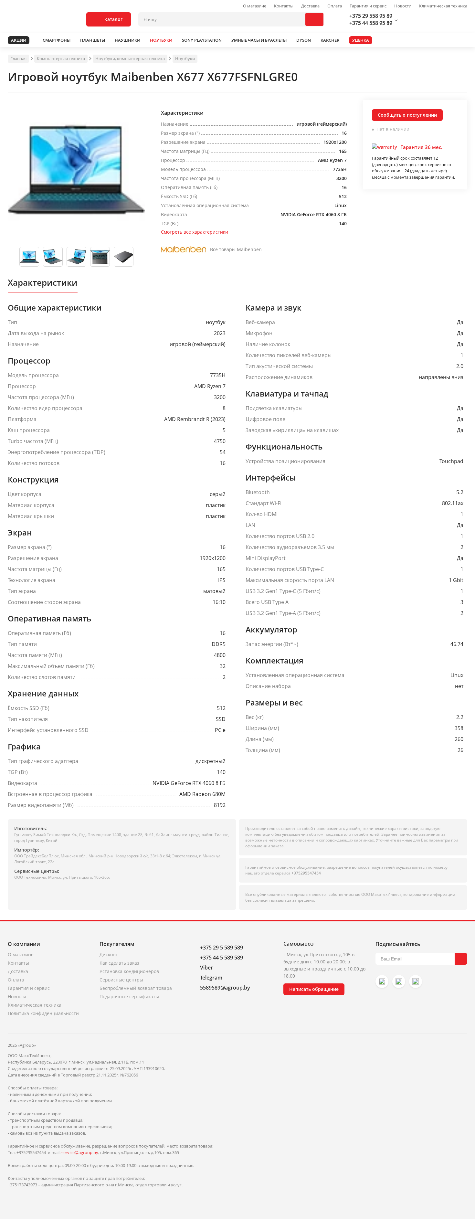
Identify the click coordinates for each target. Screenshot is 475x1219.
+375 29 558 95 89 (370, 15)
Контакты (283, 6)
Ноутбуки (185, 58)
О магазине (254, 6)
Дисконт (109, 954)
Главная (18, 58)
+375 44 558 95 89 (370, 22)
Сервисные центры (121, 980)
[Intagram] (381, 981)
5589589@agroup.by (225, 987)
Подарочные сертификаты (129, 996)
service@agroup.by (79, 1152)
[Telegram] (415, 981)
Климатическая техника (443, 6)
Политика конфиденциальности (43, 1013)
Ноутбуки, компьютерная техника (130, 58)
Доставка (310, 6)
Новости (402, 6)
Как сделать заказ (119, 963)
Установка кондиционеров (129, 971)
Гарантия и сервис (368, 6)
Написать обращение (314, 989)
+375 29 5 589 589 (221, 947)
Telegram (211, 977)
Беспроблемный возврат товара (136, 988)
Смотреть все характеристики (194, 232)
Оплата (334, 6)
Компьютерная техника (61, 58)
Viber (206, 967)
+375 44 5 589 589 (221, 957)
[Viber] (398, 981)
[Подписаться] (461, 959)
